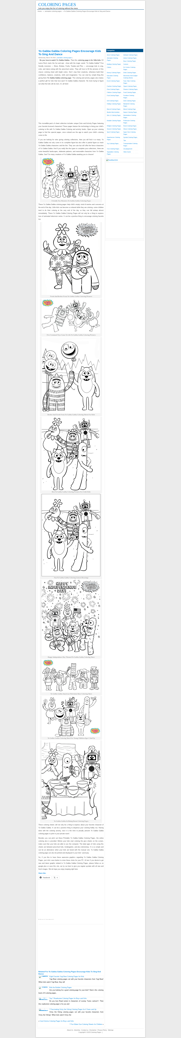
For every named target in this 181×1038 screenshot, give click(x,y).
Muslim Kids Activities (113, 112)
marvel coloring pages (113, 109)
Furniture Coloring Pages (128, 96)
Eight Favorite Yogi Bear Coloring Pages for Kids (66, 976)
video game (127, 152)
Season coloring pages (114, 129)
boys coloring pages (129, 61)
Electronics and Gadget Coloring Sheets (130, 77)
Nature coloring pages (130, 112)
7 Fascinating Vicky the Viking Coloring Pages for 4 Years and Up (72, 1009)
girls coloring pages (129, 100)
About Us (70, 1030)
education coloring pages (112, 77)
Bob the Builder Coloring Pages (60, 987)
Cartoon (125, 64)
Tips (124, 140)
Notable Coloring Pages (114, 120)
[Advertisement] (90, 31)
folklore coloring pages (114, 92)
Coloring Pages (57, 4)
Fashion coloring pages (114, 86)
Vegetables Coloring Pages (113, 153)
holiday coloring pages (114, 104)
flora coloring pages (113, 89)
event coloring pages (113, 81)
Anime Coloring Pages (130, 58)
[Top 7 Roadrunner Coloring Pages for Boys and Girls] (43, 1000)
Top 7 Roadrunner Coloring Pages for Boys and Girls (68, 998)
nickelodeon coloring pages (129, 116)
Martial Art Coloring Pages (129, 105)
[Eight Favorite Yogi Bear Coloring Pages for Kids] (43, 976)
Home (40, 11)
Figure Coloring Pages (130, 86)
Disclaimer (93, 1030)
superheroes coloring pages (113, 138)
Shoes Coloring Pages (130, 129)
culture (109, 67)
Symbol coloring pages (130, 137)
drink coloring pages (129, 72)
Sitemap (110, 1030)
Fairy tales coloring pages (129, 82)
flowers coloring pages (130, 89)
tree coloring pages (113, 149)
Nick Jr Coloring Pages (114, 115)
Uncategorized (127, 149)
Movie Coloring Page (129, 109)
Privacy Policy (102, 1030)
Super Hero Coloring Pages (129, 133)
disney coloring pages (114, 72)
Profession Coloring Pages (129, 122)
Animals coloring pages (130, 55)
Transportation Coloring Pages (130, 144)
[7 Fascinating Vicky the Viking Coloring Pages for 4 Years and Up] (43, 1011)
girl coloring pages (112, 100)
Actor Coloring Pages (113, 55)
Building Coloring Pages (114, 64)
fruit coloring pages (113, 95)
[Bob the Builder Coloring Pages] (43, 987)
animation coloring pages (53, 11)
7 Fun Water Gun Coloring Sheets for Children (86, 1024)
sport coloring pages (113, 132)
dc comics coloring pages (129, 68)
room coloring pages (129, 126)
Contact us (84, 1030)
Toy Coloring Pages (113, 143)
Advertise (77, 1030)
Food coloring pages (129, 92)
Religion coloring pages (114, 126)
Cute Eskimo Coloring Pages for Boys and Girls (57, 1021)
